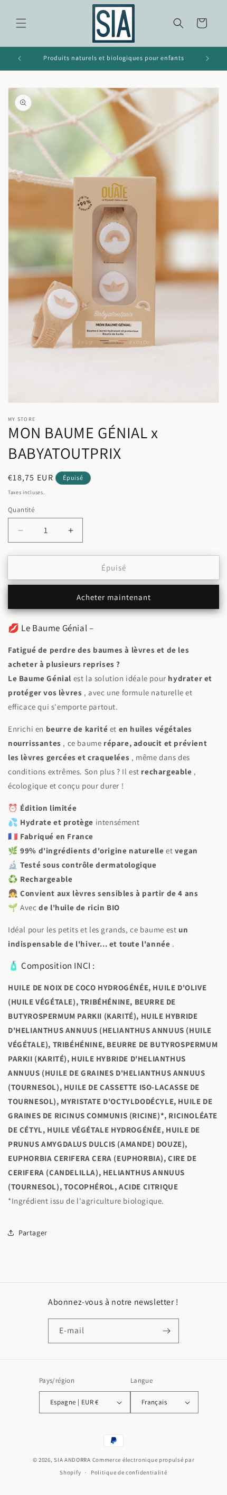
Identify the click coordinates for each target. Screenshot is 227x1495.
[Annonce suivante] (207, 58)
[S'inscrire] (166, 1331)
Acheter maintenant (114, 597)
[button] (21, 23)
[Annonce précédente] (19, 58)
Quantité (21, 509)
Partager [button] (33, 1232)
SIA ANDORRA (72, 1459)
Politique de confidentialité (129, 1472)
